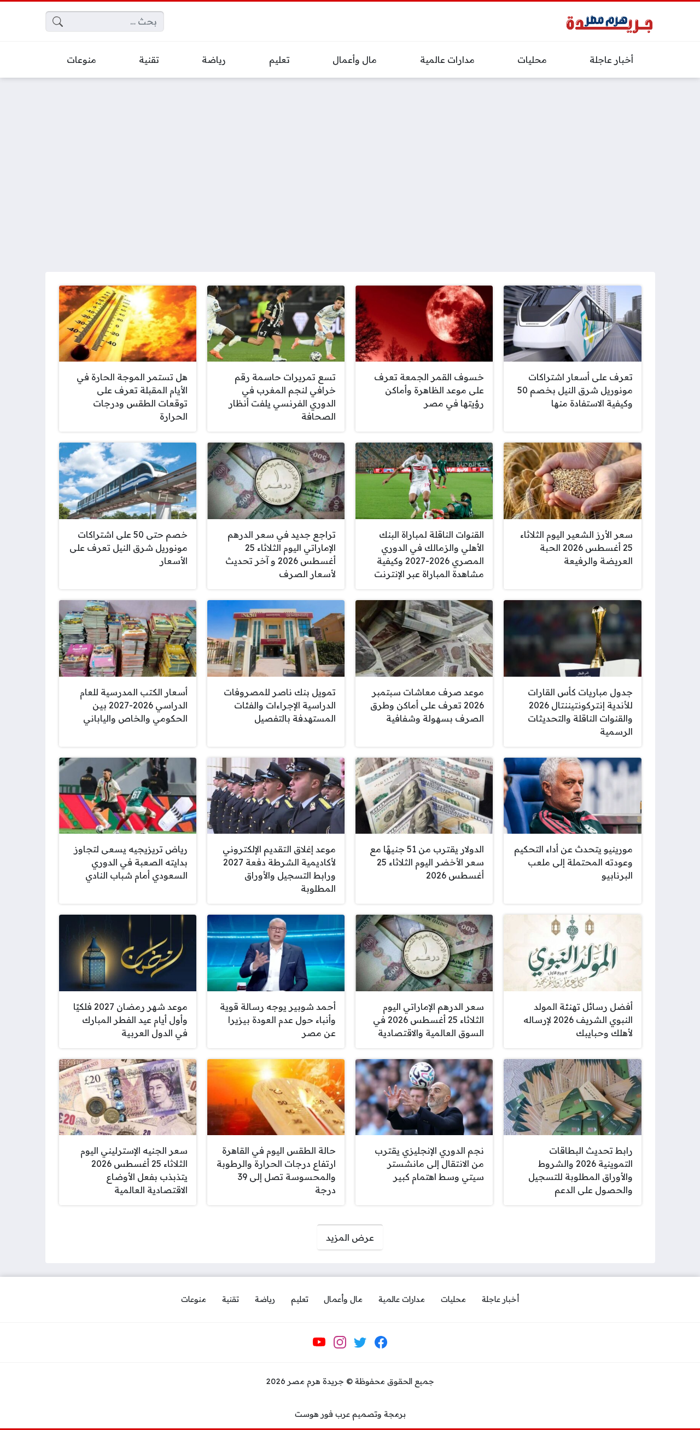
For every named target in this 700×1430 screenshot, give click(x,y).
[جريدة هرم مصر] (609, 21)
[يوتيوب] (319, 1342)
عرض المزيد (350, 1237)
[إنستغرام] (339, 1342)
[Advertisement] (350, 168)
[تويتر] (360, 1342)
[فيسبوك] (380, 1342)
